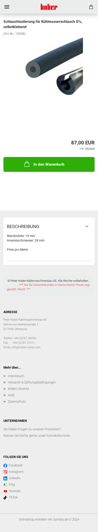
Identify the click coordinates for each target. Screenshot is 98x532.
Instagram (15, 471)
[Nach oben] (85, 525)
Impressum (16, 376)
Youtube (14, 491)
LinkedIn (14, 478)
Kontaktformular (58, 435)
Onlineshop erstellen (33, 519)
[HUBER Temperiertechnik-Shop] (49, 7)
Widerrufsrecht (18, 389)
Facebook (15, 465)
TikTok (12, 497)
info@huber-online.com (26, 347)
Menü (7, 7)
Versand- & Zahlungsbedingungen (32, 382)
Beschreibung (23, 226)
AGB (11, 395)
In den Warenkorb (49, 164)
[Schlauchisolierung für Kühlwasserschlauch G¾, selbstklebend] (49, 70)
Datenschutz (17, 401)
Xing (11, 484)
